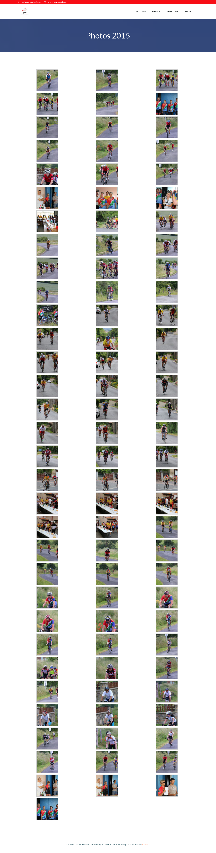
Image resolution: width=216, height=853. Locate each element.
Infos (155, 11)
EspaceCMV (172, 11)
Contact (188, 11)
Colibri (145, 844)
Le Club (140, 11)
